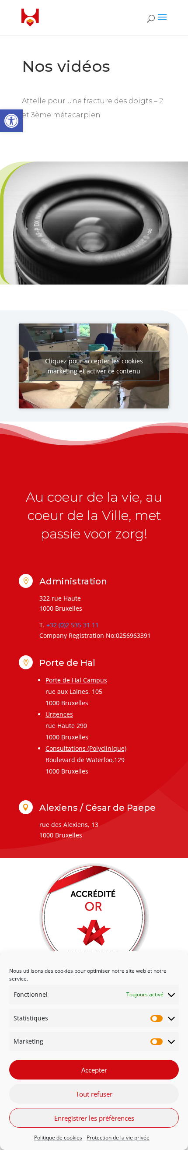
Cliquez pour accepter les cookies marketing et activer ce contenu (94, 366)
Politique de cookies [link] (58, 1137)
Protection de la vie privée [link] (118, 1137)
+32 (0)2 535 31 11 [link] (72, 625)
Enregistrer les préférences (94, 1118)
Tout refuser (94, 1094)
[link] (11, 120)
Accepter (94, 1070)
